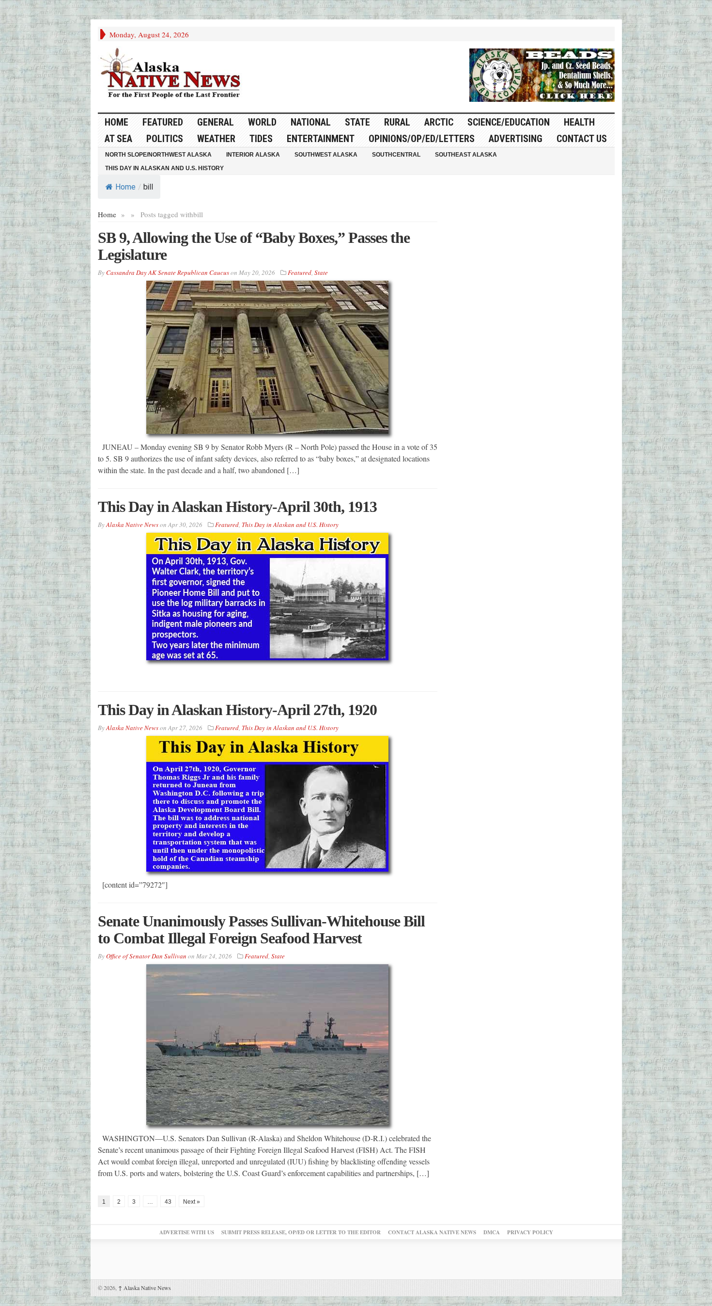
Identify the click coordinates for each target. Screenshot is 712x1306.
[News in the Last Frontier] (173, 74)
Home (125, 186)
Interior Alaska (253, 154)
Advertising (515, 138)
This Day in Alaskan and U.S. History (164, 168)
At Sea (118, 138)
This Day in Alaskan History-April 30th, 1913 (237, 506)
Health (579, 122)
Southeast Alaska (466, 154)
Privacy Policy (530, 1232)
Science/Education (508, 122)
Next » (191, 1201)
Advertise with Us (186, 1232)
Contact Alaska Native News (432, 1232)
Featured (162, 122)
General (215, 122)
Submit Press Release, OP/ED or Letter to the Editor (301, 1232)
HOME (116, 122)
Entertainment (321, 138)
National (311, 122)
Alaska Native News (144, 1287)
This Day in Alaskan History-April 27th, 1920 (237, 709)
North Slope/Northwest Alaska (158, 154)
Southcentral (396, 154)
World (262, 122)
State (357, 122)
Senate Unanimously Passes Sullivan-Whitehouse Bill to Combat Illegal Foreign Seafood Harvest (261, 929)
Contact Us (582, 138)
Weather (216, 138)
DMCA (491, 1232)
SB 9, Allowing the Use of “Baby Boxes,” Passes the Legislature (254, 246)
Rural (397, 122)
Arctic (438, 122)
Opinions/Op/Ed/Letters (422, 138)
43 (168, 1201)
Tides (261, 138)
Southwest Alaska (325, 154)
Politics (164, 138)
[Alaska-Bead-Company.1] (542, 74)
